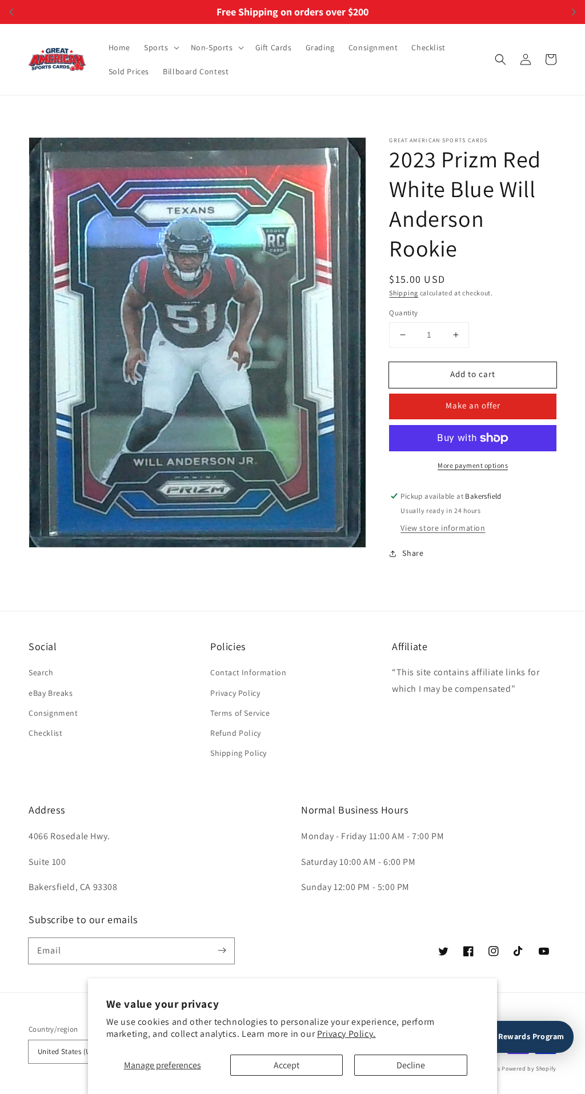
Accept (286, 1065)
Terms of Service (240, 713)
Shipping (403, 292)
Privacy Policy (235, 693)
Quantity (403, 313)
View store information (442, 528)
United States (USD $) (72, 1051)
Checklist (45, 733)
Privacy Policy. (346, 1034)
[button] (160, 47)
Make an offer (473, 405)
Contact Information (248, 672)
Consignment (53, 713)
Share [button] (412, 553)
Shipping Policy (238, 753)
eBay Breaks (51, 693)
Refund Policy (235, 733)
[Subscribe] (221, 950)
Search (41, 672)
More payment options (473, 465)
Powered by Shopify (529, 1068)
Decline (410, 1065)
